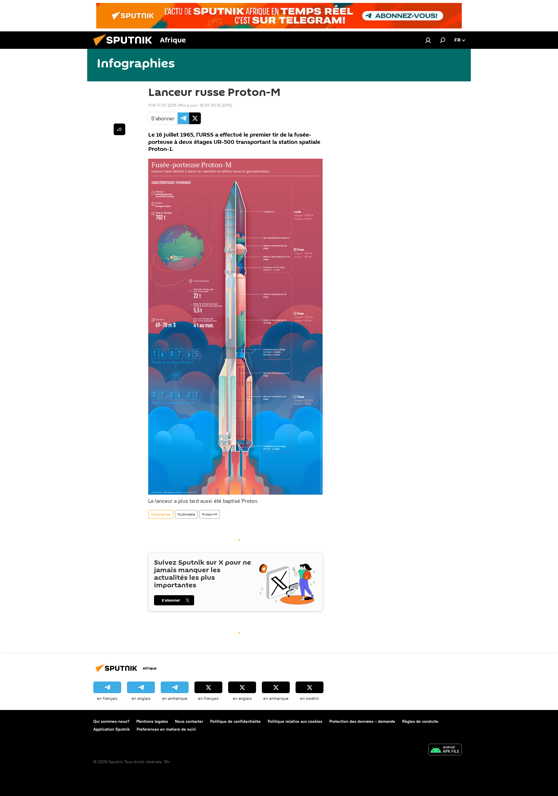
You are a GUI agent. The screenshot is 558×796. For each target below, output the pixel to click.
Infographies (161, 514)
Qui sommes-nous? (111, 721)
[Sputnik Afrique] (125, 47)
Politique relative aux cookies (295, 721)
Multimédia (186, 514)
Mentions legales (152, 721)
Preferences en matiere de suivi (166, 729)
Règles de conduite (420, 721)
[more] (119, 129)
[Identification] (428, 40)
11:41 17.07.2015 (162, 105)
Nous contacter (189, 721)
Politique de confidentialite (235, 721)
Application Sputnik (111, 729)
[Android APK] (445, 750)
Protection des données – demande (362, 721)
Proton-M (209, 514)
